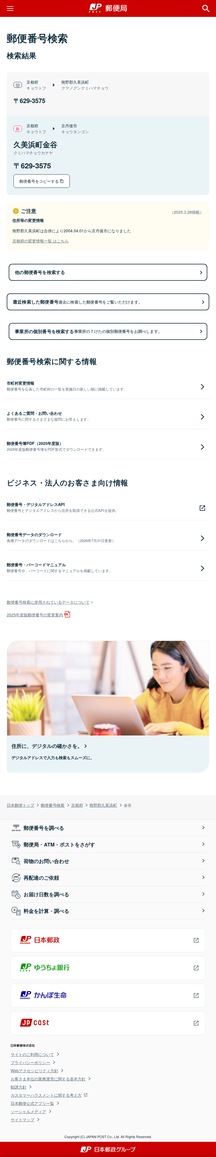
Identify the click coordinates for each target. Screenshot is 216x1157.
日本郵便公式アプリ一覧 (32, 1103)
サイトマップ (22, 1119)
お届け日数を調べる (46, 894)
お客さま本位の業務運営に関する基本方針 (48, 1079)
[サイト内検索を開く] (206, 8)
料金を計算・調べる (46, 911)
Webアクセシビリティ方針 (34, 1070)
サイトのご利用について (32, 1054)
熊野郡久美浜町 (103, 805)
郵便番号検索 (52, 805)
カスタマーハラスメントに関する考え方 (46, 1095)
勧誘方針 (18, 1087)
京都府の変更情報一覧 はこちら (40, 241)
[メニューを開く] (10, 8)
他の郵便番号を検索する (40, 272)
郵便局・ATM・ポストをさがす (59, 844)
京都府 (77, 805)
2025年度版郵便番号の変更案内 (35, 614)
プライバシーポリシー (30, 1062)
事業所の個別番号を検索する (88, 331)
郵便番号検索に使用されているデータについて (48, 602)
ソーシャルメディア (28, 1111)
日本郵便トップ (20, 805)
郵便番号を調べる (44, 827)
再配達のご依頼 (41, 877)
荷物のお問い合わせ (46, 861)
